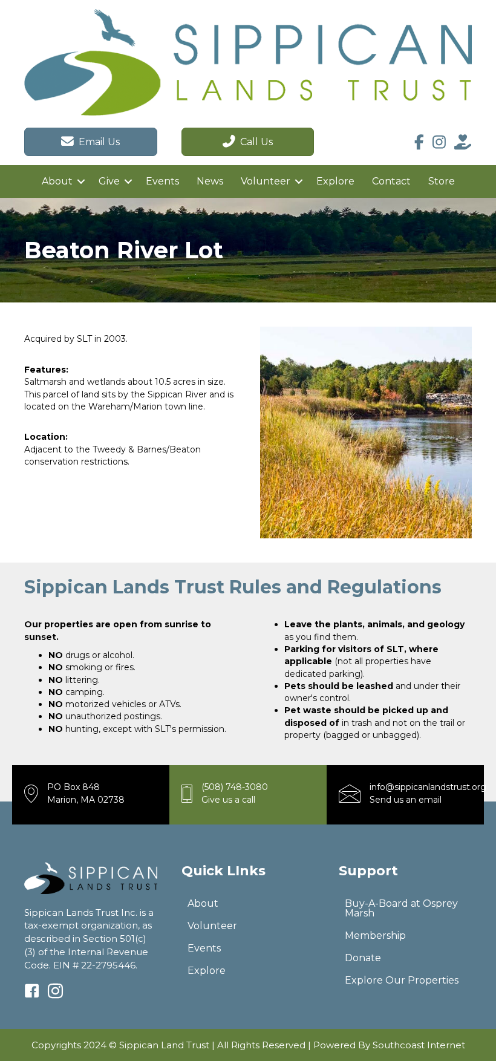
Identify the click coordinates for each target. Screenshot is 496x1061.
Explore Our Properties (401, 980)
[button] (81, 181)
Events (162, 181)
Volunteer (265, 181)
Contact (391, 181)
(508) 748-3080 (234, 787)
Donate (363, 958)
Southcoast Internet (419, 1045)
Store (441, 181)
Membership (375, 935)
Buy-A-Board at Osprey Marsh (401, 908)
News (210, 181)
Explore (335, 181)
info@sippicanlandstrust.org (428, 787)
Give (109, 181)
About (57, 181)
